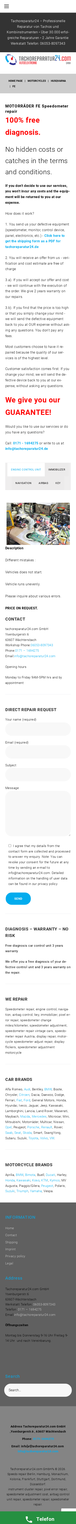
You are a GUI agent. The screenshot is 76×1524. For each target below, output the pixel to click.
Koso (35, 1180)
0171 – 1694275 (27, 651)
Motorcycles (37, 80)
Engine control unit (26, 469)
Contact (11, 1235)
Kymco (55, 1180)
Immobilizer (56, 469)
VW (52, 1138)
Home (9, 1228)
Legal (9, 1263)
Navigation (23, 483)
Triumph (22, 1191)
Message (12, 788)
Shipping (11, 1242)
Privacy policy (15, 1256)
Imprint (10, 1249)
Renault (46, 1127)
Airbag (43, 483)
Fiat (19, 1100)
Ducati (50, 1175)
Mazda (25, 1116)
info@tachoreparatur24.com (35, 656)
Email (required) (17, 742)
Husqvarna (58, 80)
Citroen (24, 1095)
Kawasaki (23, 1180)
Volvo (44, 1138)
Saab (9, 1133)
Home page (15, 80)
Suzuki (10, 1191)
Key (58, 483)
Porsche (33, 1127)
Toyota (33, 1138)
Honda (10, 1180)
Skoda (27, 1133)
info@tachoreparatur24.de (26, 449)
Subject (10, 765)
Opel (8, 1127)
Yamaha (36, 1191)
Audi (27, 1089)
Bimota (30, 1175)
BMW (48, 1089)
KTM (44, 1180)
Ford (27, 1100)
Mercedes (39, 1116)
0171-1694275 (43, 1439)
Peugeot (47, 1186)
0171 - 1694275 (25, 443)
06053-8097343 (52, 44)
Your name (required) (21, 719)
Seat (17, 1133)
